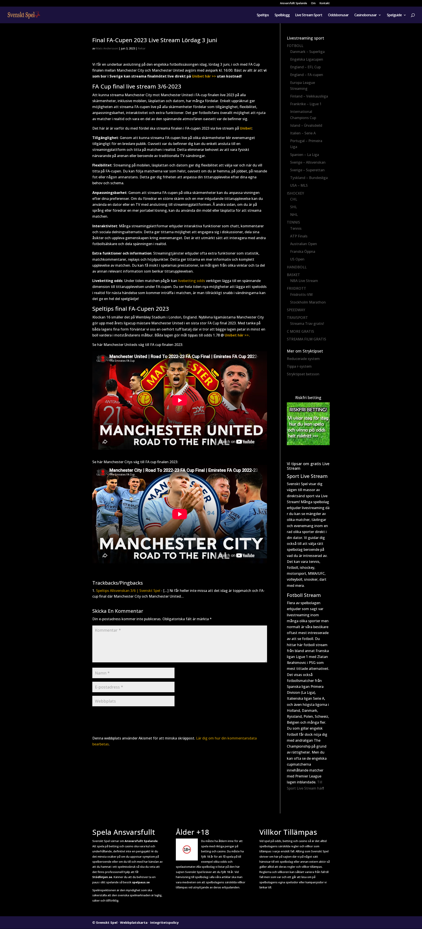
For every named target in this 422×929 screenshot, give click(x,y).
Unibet (246, 128)
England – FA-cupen (306, 74)
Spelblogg (282, 15)
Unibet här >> (204, 76)
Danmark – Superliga (307, 51)
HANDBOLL (297, 267)
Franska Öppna (302, 251)
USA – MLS (299, 185)
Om (313, 3)
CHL (293, 199)
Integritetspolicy (164, 922)
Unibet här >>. (237, 335)
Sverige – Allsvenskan (308, 162)
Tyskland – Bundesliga (309, 177)
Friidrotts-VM (301, 294)
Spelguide (394, 15)
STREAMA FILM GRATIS (306, 339)
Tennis (296, 228)
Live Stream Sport (308, 15)
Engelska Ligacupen (306, 59)
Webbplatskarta (133, 922)
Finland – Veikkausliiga (309, 96)
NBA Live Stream (304, 280)
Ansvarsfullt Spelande (293, 3)
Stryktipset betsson (303, 374)
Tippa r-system (299, 366)
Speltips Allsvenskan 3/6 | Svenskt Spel (128, 590)
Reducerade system (303, 358)
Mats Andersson (107, 48)
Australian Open (303, 243)
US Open (297, 259)
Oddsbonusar (338, 15)
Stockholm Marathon (308, 302)
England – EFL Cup (305, 67)
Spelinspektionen (104, 890)
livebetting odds (191, 280)
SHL (293, 206)
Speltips (263, 15)
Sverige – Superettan (307, 170)
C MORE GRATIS (300, 331)
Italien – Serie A (303, 133)
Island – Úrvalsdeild (306, 125)
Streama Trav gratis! (307, 323)
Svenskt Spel (106, 922)
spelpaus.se (141, 882)
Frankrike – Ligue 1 (306, 103)
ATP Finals (298, 236)
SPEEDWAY (296, 309)
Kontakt (325, 3)
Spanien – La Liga (304, 154)
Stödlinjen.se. (102, 877)
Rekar (142, 48)
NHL (294, 214)
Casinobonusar (365, 15)
